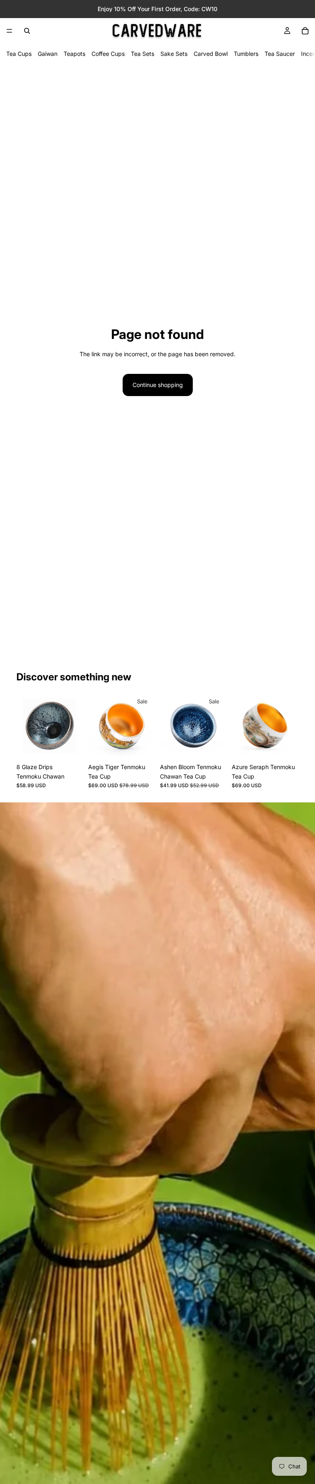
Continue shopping (157, 384)
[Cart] (305, 31)
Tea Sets (142, 53)
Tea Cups (19, 53)
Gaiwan (47, 53)
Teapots (74, 53)
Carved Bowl (211, 53)
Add (77, 746)
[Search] (27, 31)
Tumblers (246, 53)
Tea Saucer (280, 53)
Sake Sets (173, 53)
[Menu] (9, 30)
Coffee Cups (108, 53)
